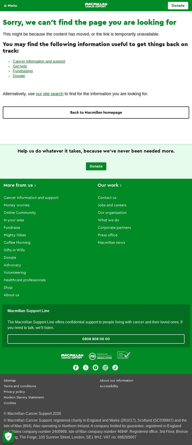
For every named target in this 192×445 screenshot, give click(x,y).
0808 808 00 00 (96, 339)
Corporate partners (114, 228)
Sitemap (10, 380)
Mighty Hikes (15, 235)
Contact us (107, 198)
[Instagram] (105, 367)
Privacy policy (14, 392)
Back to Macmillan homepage (96, 112)
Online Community (20, 213)
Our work (108, 185)
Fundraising (23, 71)
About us (11, 295)
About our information (116, 380)
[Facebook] (76, 367)
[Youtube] (95, 367)
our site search (49, 93)
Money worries (17, 205)
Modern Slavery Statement (24, 397)
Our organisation (112, 213)
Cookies (10, 403)
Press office (108, 235)
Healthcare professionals (25, 280)
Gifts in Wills (14, 250)
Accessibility (109, 386)
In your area (14, 220)
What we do (108, 220)
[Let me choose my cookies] (8, 437)
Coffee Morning (17, 242)
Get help (20, 66)
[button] (11, 5)
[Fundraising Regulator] (100, 355)
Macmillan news (111, 242)
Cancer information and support (39, 61)
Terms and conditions (20, 386)
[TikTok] (115, 367)
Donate (178, 5)
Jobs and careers (112, 205)
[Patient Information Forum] (124, 355)
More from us (18, 185)
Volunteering (15, 272)
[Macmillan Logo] (96, 5)
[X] (86, 367)
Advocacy (12, 265)
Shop (8, 287)
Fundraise (12, 228)
